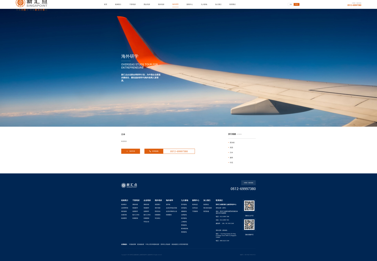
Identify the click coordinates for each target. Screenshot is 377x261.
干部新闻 (195, 211)
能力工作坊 (135, 215)
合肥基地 (184, 215)
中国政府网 (132, 244)
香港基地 (184, 225)
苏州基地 (184, 204)
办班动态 (195, 208)
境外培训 (161, 4)
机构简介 (118, 4)
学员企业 (146, 221)
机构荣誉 (124, 218)
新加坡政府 (140, 244)
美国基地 (184, 232)
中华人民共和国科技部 (152, 244)
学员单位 (157, 218)
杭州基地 (184, 218)
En (291, 4)
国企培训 (147, 4)
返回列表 (132, 151)
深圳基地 (184, 208)
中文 (296, 4)
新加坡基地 (184, 228)
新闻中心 (190, 4)
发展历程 (124, 215)
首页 (105, 4)
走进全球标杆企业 (171, 211)
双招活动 (157, 211)
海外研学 (175, 4)
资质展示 (157, 204)
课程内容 (135, 204)
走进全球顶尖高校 (171, 208)
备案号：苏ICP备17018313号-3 (248, 254)
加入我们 (218, 4)
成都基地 (184, 211)
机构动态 (195, 204)
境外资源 (157, 208)
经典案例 (135, 218)
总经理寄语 (124, 208)
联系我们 (232, 4)
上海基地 (184, 221)
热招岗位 (206, 204)
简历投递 (206, 211)
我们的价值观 (207, 208)
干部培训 (132, 4)
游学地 (168, 204)
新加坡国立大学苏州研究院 (180, 244)
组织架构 (124, 211)
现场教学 (135, 208)
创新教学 (135, 211)
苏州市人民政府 (165, 244)
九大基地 (204, 4)
